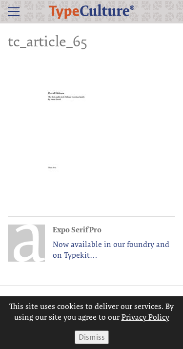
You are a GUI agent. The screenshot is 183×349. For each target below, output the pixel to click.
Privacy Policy (145, 317)
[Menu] (13, 11)
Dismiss (92, 337)
